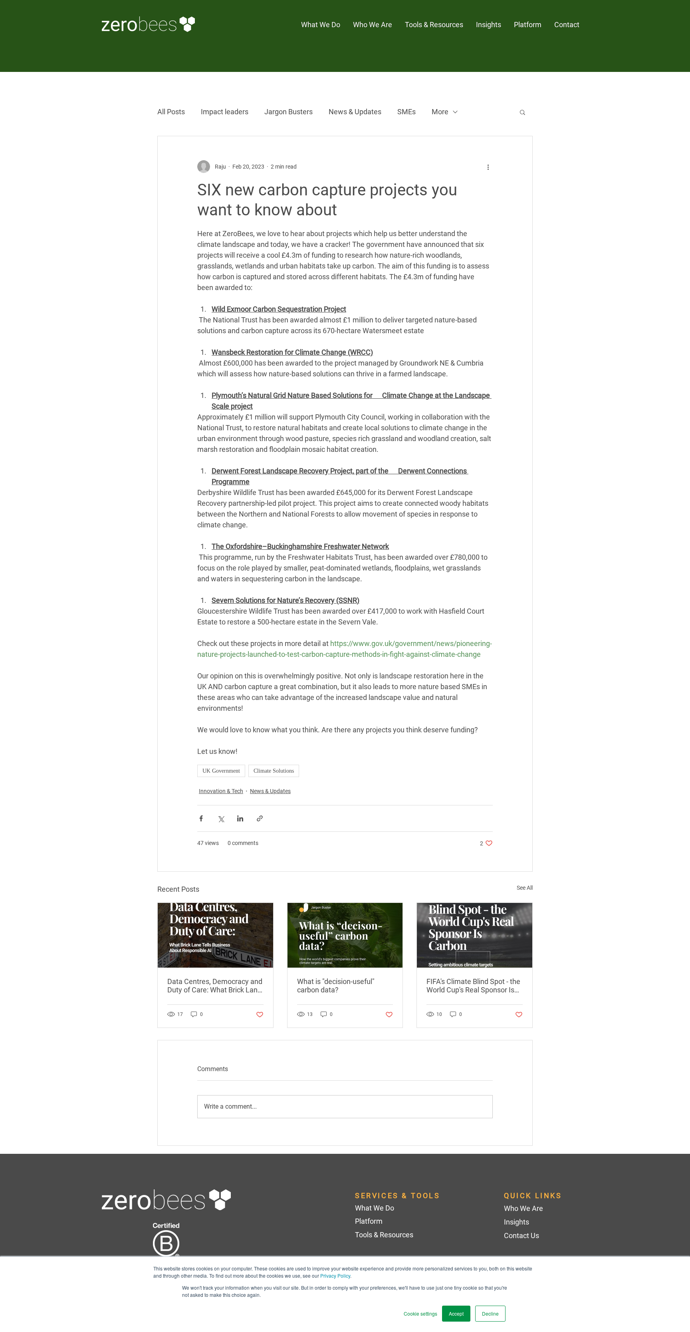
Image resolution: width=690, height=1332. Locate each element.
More (440, 111)
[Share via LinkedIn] (240, 818)
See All (525, 888)
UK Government (221, 771)
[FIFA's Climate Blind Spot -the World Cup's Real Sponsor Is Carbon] (474, 935)
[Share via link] (260, 818)
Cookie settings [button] (420, 1313)
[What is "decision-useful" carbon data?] (345, 935)
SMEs (406, 111)
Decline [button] (490, 1313)
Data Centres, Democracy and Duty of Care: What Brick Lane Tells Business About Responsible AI (214, 985)
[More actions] (488, 166)
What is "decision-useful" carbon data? (336, 985)
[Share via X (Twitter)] (220, 818)
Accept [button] (456, 1313)
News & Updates (355, 111)
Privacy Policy (335, 1275)
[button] (488, 24)
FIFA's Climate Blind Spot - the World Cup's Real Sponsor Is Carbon (473, 985)
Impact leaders (224, 111)
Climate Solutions (274, 771)
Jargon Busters (288, 111)
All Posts (171, 111)
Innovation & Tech (221, 791)
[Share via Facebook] (201, 818)
